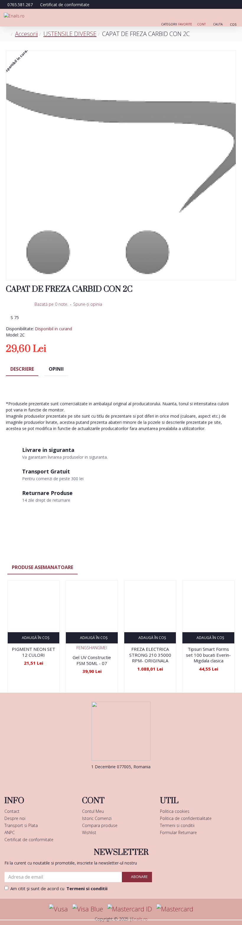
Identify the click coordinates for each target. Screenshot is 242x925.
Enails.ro (140, 919)
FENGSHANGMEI (91, 648)
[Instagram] (129, 778)
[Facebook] (112, 778)
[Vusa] (58, 909)
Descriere (22, 369)
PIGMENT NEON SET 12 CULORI (33, 652)
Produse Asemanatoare (42, 567)
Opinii (56, 369)
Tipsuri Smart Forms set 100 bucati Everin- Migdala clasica (208, 654)
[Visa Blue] (87, 909)
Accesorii (26, 34)
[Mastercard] (174, 909)
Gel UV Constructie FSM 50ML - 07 (92, 660)
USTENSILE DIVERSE (70, 34)
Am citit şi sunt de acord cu (58, 888)
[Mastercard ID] (129, 909)
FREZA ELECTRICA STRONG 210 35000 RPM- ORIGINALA (150, 654)
